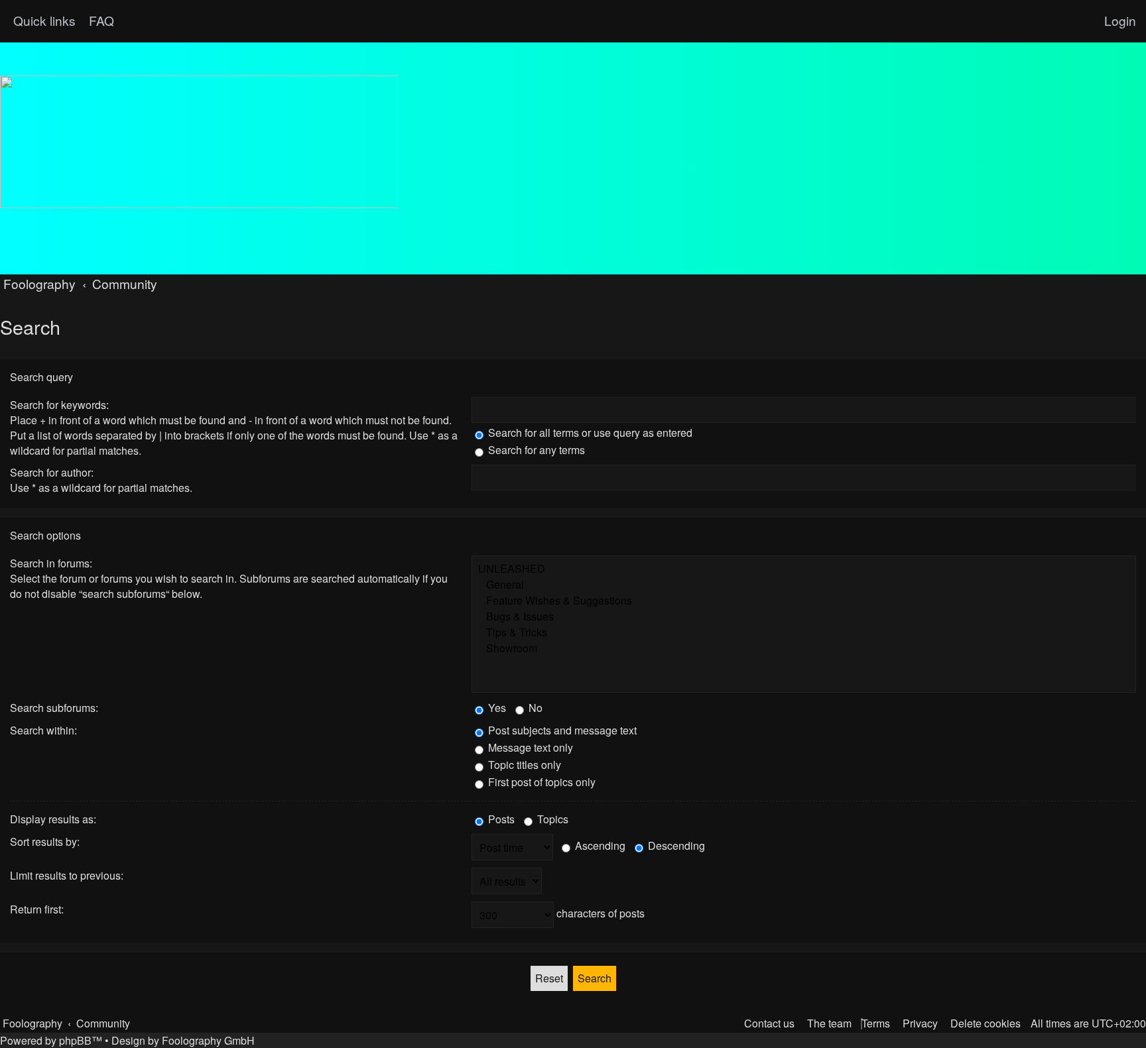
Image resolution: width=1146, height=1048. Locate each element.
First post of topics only (540, 781)
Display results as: (53, 819)
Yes (495, 707)
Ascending (598, 845)
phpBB (75, 1040)
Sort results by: (45, 841)
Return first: (37, 909)
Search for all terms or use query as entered (588, 432)
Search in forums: (51, 563)
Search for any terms (535, 449)
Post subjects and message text (561, 730)
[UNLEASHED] (804, 569)
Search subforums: (54, 707)
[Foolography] (199, 142)
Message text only (529, 747)
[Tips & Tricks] (804, 632)
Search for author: (52, 472)
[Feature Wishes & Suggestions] (804, 601)
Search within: (43, 730)
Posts (500, 819)
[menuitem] (100, 20)
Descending (675, 845)
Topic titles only (523, 764)
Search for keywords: (59, 404)
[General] (804, 585)
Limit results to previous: (66, 875)
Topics (551, 819)
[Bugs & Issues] (804, 616)
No (534, 707)
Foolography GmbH (208, 1040)
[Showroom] (804, 648)
